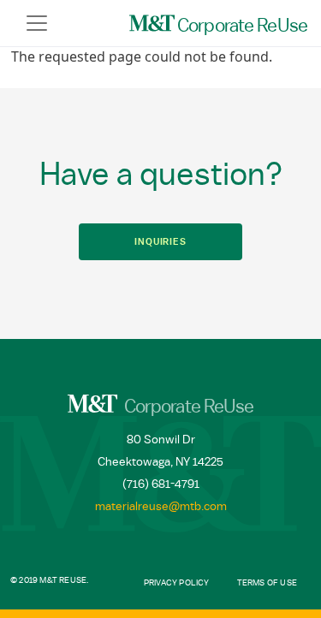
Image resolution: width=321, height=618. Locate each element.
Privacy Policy (177, 583)
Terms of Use (267, 583)
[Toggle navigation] (37, 23)
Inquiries (160, 242)
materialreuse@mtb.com (161, 507)
